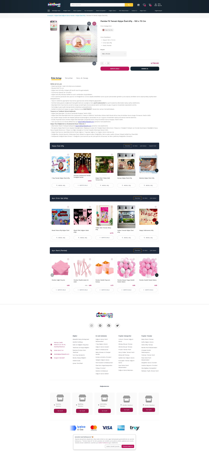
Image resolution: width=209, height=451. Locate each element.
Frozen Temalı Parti (125, 349)
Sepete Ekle (114, 68)
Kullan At (134, 10)
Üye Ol (160, 5)
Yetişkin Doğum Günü (102, 360)
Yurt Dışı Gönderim (79, 355)
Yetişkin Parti (66, 10)
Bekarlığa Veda (56, 10)
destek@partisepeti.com (61, 354)
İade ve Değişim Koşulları (81, 345)
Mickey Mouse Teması (125, 344)
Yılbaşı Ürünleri (100, 368)
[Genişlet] (94, 63)
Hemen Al (144, 68)
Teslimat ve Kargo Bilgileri (81, 347)
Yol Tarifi (60, 411)
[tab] (56, 78)
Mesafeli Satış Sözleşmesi (81, 339)
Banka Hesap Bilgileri (79, 358)
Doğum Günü (112, 10)
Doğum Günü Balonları (126, 370)
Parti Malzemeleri (124, 10)
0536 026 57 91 (58, 350)
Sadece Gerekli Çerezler (113, 446)
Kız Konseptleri (88, 10)
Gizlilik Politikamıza (103, 442)
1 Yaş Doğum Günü (102, 344)
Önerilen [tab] (127, 146)
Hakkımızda (76, 360)
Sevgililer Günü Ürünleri (149, 362)
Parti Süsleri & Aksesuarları (104, 362)
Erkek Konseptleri (101, 10)
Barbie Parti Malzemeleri (149, 347)
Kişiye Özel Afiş (80, 15)
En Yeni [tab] (135, 146)
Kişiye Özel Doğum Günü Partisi (64, 15)
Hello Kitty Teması (147, 345)
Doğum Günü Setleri (102, 373)
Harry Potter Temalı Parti (126, 352)
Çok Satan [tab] (143, 146)
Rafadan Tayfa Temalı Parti (149, 371)
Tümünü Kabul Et (128, 446)
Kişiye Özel (143, 10)
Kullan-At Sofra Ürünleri (103, 357)
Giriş (159, 4)
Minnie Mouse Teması (125, 347)
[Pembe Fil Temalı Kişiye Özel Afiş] (53, 25)
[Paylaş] (89, 24)
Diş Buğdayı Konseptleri (148, 368)
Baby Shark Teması (147, 339)
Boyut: (102, 49)
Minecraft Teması (124, 355)
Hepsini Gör (152, 146)
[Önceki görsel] (97, 164)
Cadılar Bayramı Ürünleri (149, 365)
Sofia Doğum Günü (147, 342)
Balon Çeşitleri (77, 10)
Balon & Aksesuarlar (102, 349)
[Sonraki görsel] (111, 164)
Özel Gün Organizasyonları (104, 365)
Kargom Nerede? (59, 358)
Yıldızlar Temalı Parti (148, 355)
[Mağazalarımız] (138, 5)
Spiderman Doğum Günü (126, 358)
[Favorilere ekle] (94, 24)
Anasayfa (50, 15)
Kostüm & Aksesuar (102, 371)
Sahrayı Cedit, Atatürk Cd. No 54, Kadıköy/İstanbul (60, 344)
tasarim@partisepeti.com (86, 121)
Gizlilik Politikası (78, 342)
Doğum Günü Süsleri (102, 347)
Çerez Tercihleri (78, 363)
